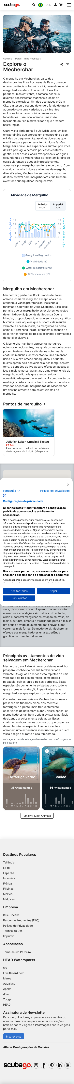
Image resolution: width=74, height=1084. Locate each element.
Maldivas (9, 899)
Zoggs (7, 999)
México (7, 894)
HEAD (6, 1004)
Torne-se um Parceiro (17, 952)
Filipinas (8, 888)
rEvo (6, 994)
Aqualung (9, 983)
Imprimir (8, 936)
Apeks (7, 988)
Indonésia (9, 878)
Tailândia (9, 862)
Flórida (7, 883)
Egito (6, 867)
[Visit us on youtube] (67, 1065)
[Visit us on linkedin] (59, 1065)
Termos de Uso (12, 930)
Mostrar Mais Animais (37, 815)
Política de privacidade (55, 490)
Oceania (7, 58)
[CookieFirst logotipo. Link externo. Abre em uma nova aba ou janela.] (4, 495)
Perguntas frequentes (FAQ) (21, 920)
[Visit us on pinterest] (52, 1065)
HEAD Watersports (19, 960)
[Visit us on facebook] (44, 1065)
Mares (7, 978)
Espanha (8, 873)
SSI (5, 968)
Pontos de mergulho (22, 404)
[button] (11, 491)
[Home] (12, 5)
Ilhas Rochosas (32, 58)
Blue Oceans (11, 915)
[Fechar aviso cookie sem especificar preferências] (68, 484)
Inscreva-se (13, 1036)
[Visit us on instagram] (36, 1065)
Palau (18, 58)
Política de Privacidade (18, 925)
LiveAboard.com (13, 973)
